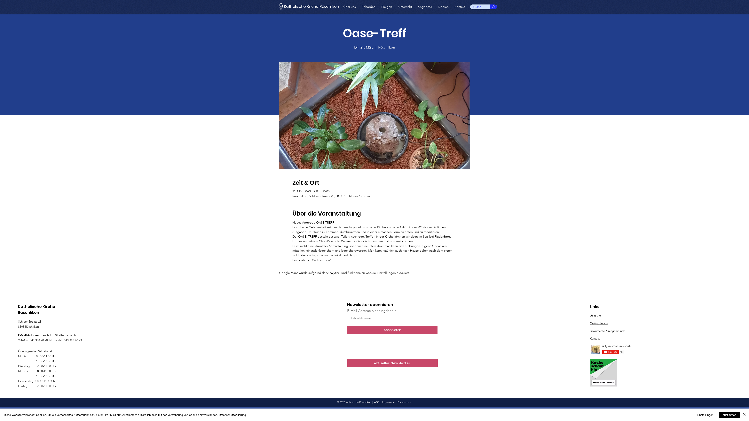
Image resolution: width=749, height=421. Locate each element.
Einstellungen (705, 415)
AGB (376, 402)
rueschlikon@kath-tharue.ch (58, 335)
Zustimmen (729, 415)
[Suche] (493, 6)
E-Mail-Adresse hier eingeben (370, 310)
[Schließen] (744, 415)
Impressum (388, 402)
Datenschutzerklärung (232, 415)
